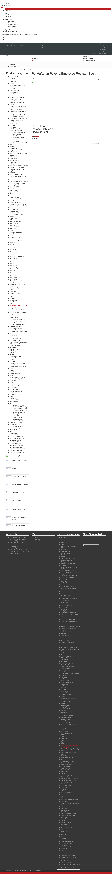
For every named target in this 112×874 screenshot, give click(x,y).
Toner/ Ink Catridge (15, 428)
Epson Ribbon (14, 190)
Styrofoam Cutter (14, 400)
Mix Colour (11, 28)
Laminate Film (14, 251)
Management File (14, 269)
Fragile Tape (13, 218)
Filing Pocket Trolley (15, 202)
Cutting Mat (13, 164)
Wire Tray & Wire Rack (16, 450)
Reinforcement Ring (15, 356)
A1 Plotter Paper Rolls (19, 321)
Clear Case (13, 122)
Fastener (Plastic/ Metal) (16, 199)
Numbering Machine (15, 293)
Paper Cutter (13, 300)
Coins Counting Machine (16, 129)
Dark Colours (16, 136)
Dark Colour (11, 21)
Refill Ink (12, 352)
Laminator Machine (15, 253)
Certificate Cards (17, 134)
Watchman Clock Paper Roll (17, 436)
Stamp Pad (13, 382)
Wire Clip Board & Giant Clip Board (19, 449)
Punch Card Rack (14, 333)
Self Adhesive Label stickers (21, 143)
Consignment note (18, 214)
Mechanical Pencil (15, 277)
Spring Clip (13, 375)
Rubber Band (13, 365)
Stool (11, 393)
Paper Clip (12, 298)
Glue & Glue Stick (14, 223)
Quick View (35, 138)
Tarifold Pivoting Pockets (16, 421)
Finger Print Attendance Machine (19, 206)
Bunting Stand (14, 101)
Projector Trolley (14, 330)
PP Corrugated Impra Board (17, 325)
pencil (11, 304)
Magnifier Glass (14, 265)
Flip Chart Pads (14, 211)
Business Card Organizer (17, 102)
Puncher (12, 337)
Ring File (12, 361)
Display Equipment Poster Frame (19, 165)
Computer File (14, 148)
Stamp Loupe (13, 380)
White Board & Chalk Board (17, 438)
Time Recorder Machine (16, 426)
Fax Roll (12, 200)
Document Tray (14, 172)
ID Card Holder (14, 239)
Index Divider (13, 242)
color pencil (13, 144)
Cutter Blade (13, 162)
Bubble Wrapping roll (15, 99)
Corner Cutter (13, 151)
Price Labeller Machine (16, 328)
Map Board (13, 270)
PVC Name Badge (15, 340)
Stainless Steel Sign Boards (17, 379)
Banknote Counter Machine (17, 85)
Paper (11, 297)
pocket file (12, 323)
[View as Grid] (32, 77)
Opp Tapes (16, 415)
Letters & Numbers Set (16, 260)
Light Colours (12, 24)
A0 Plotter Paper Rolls (19, 319)
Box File (12, 95)
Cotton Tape (13, 157)
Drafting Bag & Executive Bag (18, 176)
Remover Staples (14, 358)
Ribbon (12, 359)
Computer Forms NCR (16, 150)
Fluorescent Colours (18, 137)
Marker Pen (13, 272)
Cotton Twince (14, 158)
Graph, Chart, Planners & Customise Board (17, 226)
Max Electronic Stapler (16, 276)
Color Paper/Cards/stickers (17, 130)
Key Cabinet (13, 249)
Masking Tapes (17, 414)
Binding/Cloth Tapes (18, 405)
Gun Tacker (13, 228)
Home (6, 13)
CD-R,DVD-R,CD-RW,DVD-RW (18, 118)
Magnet (12, 263)
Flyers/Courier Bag (15, 213)
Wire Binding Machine (16, 447)
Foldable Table (14, 216)
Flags (11, 207)
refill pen (12, 354)
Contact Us (8, 16)
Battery (12, 87)
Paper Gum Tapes (18, 417)
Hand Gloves (13, 230)
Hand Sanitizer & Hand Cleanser (19, 232)
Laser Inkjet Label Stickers (17, 256)
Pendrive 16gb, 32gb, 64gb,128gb (19, 309)
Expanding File (14, 195)
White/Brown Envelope (11, 31)
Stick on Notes (14, 389)
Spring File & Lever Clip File (17, 377)
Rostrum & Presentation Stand (18, 363)
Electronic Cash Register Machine (19, 181)
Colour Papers (9, 19)
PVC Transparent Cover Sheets (18, 342)
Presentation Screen (15, 326)
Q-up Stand (13, 347)
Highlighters (13, 235)
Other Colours (12, 26)
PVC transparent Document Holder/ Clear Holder (17, 344)
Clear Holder (13, 123)
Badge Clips (13, 82)
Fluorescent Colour (13, 23)
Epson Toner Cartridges (16, 192)
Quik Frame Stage (15, 349)
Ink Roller (12, 246)
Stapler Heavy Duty (15, 386)
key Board (12, 248)
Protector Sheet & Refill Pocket (18, 332)
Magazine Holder (14, 262)
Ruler (11, 368)
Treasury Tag (13, 429)
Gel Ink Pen (13, 220)
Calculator (12, 104)
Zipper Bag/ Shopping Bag (17, 452)
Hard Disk (12, 234)
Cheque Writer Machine (16, 120)
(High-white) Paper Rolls (20, 115)
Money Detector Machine (17, 281)
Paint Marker (13, 295)
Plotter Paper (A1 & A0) (16, 318)
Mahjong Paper (14, 267)
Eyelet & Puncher (14, 197)
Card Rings (13, 108)
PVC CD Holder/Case (15, 338)
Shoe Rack (13, 372)
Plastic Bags (13, 316)
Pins (11, 311)
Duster (11, 178)
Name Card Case (14, 283)
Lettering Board (14, 258)
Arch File (12, 80)
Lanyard (12, 255)
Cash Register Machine (16, 109)
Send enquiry (35, 136)
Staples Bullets (14, 387)
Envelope (12, 188)
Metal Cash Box (14, 279)
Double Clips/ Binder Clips (17, 174)
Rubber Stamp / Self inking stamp (19, 366)
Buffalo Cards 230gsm (19, 132)
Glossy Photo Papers (15, 221)
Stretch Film (13, 398)
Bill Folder (12, 89)
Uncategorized (14, 435)
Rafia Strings (13, 351)
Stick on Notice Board (16, 391)
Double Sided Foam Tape (20, 408)
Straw (11, 396)
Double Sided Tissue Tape (20, 410)
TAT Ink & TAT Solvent (16, 422)
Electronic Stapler (14, 186)
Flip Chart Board (14, 209)
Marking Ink (13, 274)
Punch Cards (13, 335)
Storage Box (13, 394)
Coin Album (13, 127)
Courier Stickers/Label (16, 160)
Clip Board (12, 125)
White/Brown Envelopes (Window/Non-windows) (16, 444)
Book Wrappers (14, 94)
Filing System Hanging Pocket (18, 204)
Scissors (12, 370)
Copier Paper (8, 30)
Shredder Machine (15, 373)
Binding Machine (14, 90)
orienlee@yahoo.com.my (17, 548)
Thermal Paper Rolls (19, 116)
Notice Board (13, 291)
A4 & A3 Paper (14, 76)
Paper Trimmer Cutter (16, 302)
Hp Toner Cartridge (15, 237)
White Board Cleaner (15, 440)
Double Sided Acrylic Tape (20, 407)
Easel (11, 179)
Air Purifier (12, 78)
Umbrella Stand (14, 433)
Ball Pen (12, 83)
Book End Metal (14, 92)
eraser (11, 193)
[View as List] (33, 77)
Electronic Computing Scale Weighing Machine (17, 184)
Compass (12, 146)
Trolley (11, 431)
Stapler (12, 384)
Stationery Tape (17, 419)
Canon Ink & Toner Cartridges (18, 106)
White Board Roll (14, 442)
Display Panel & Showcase (17, 167)
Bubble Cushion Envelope (17, 97)
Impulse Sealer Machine (16, 241)
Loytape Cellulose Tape (19, 412)
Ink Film (12, 244)
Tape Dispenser (14, 401)
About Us (7, 15)
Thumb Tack (13, 424)
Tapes (11, 403)
